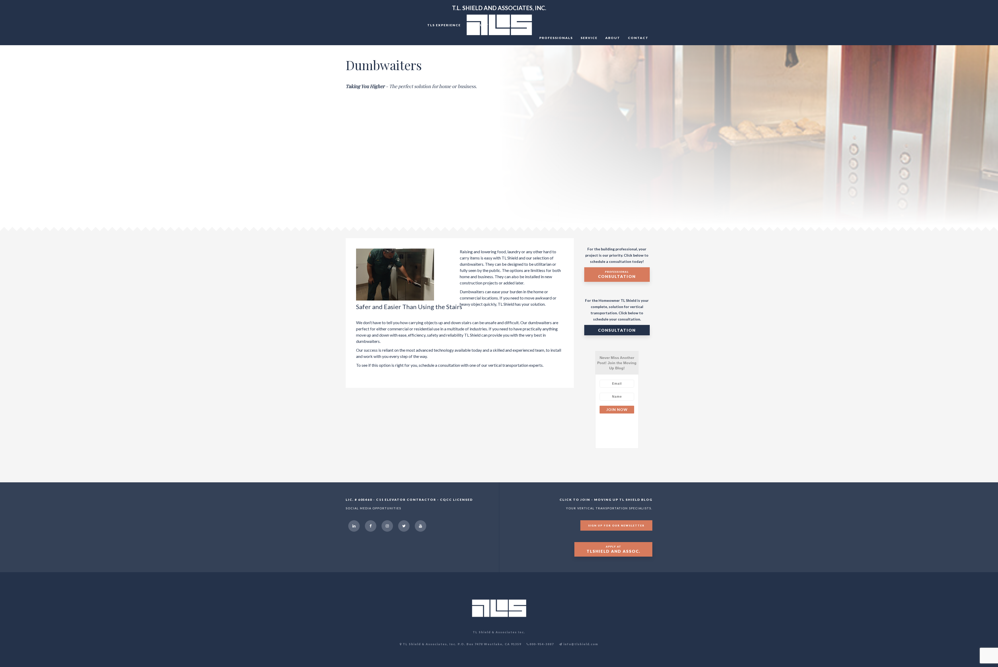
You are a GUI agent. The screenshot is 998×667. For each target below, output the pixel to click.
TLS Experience (444, 25)
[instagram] (387, 526)
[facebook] (370, 526)
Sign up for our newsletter (616, 525)
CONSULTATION (617, 330)
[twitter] (404, 526)
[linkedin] (354, 526)
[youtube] (420, 526)
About (612, 38)
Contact (638, 38)
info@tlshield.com (580, 644)
